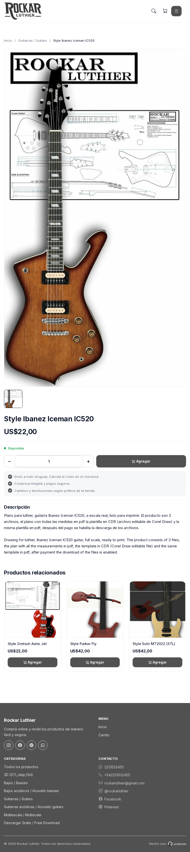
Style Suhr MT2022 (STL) (154, 644)
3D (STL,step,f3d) (18, 775)
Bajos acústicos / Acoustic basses (31, 791)
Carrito (103, 735)
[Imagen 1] (13, 399)
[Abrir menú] (176, 11)
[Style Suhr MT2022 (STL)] (157, 609)
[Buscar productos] (153, 11)
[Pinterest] (31, 745)
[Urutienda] (177, 844)
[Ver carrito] (165, 11)
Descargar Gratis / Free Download (32, 823)
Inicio (8, 40)
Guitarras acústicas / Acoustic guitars (33, 807)
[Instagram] (8, 745)
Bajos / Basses (16, 783)
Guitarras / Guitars (32, 40)
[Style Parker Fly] (95, 609)
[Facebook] (20, 745)
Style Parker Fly (83, 644)
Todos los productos (21, 767)
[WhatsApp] (43, 745)
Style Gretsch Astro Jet (27, 644)
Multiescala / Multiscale (22, 815)
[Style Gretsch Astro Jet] (32, 609)
